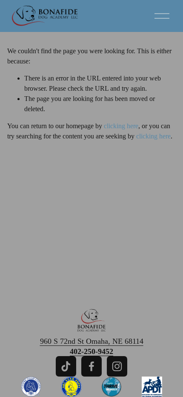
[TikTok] (66, 366)
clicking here (121, 125)
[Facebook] (91, 366)
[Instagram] (117, 366)
